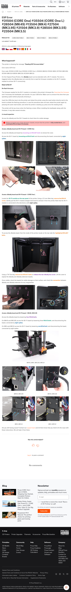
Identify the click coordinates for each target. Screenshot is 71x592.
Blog (59, 548)
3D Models (5, 546)
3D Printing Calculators (34, 551)
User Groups (20, 550)
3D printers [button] (16, 6)
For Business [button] (52, 6)
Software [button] (62, 6)
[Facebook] (56, 574)
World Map (19, 546)
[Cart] (68, 1)
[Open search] (51, 1)
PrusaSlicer (48, 546)
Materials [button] (27, 6)
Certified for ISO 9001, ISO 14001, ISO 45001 (63, 560)
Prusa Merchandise (48, 534)
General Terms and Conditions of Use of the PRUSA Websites (20, 572)
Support (9, 11)
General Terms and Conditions (11, 570)
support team (31, 428)
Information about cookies (9, 575)
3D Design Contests (5, 553)
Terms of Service (55, 516)
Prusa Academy (35, 548)
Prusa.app (47, 548)
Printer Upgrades (16, 534)
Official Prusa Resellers (62, 551)
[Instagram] (59, 574)
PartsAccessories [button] (38, 6)
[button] (3, 49)
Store (4, 548)
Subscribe (44, 511)
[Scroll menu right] (69, 6)
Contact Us (62, 554)
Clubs (4, 550)
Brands (4, 556)
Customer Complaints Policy (27, 575)
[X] (63, 574)
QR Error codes (19, 11)
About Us (61, 546)
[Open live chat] (66, 587)
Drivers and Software (48, 553)
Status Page (41, 575)
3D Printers (6, 534)
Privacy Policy (45, 516)
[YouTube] (67, 574)
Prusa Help (33, 546)
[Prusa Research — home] (4, 6)
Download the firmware (61, 92)
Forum (18, 548)
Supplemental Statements (38, 578)
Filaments (27, 534)
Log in (29, 455)
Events (18, 552)
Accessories (36, 534)
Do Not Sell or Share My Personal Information (15, 578)
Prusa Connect (49, 550)
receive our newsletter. (56, 507)
